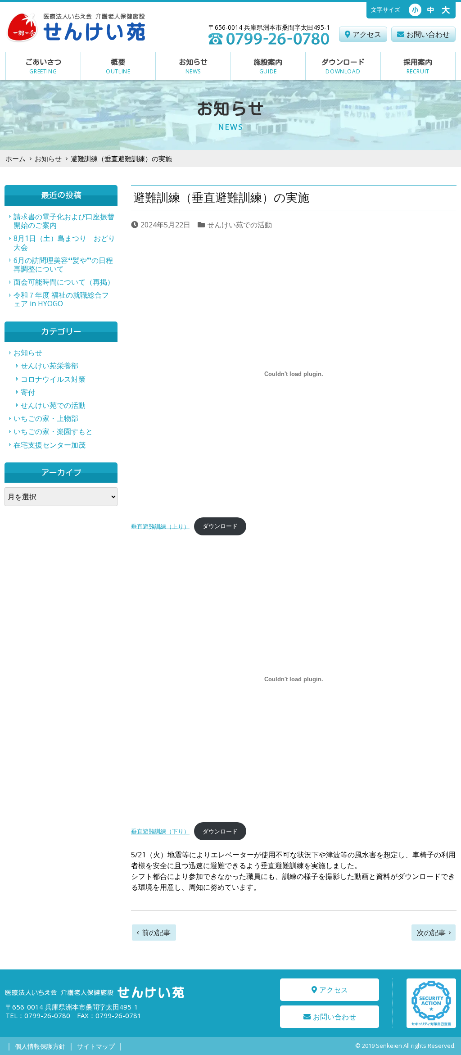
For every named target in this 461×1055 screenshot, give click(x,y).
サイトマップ (96, 1046)
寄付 (28, 392)
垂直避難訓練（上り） (160, 526)
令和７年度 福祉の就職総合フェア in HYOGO (61, 299)
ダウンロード (220, 526)
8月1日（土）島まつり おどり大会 (64, 242)
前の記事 (156, 932)
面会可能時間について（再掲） (64, 282)
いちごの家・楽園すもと (53, 431)
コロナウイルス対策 (53, 379)
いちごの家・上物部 (46, 418)
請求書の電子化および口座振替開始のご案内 (64, 221)
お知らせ (48, 158)
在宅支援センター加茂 (50, 445)
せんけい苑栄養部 (49, 366)
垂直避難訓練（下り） (160, 831)
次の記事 (431, 932)
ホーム (15, 158)
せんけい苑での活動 (239, 225)
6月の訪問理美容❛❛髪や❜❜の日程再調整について (63, 264)
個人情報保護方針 (40, 1046)
